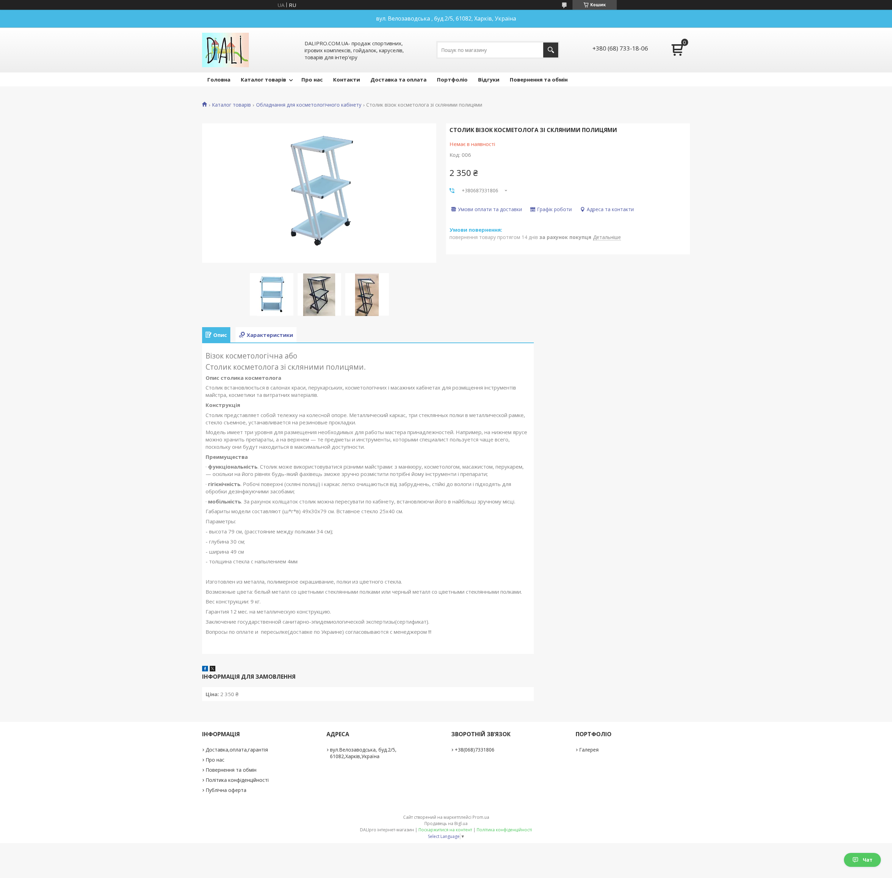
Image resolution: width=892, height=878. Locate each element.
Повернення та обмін (539, 79)
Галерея (589, 749)
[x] (212, 669)
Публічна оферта (226, 790)
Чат (867, 859)
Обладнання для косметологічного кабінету (308, 105)
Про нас (312, 79)
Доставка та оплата (398, 79)
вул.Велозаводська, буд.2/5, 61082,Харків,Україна (363, 753)
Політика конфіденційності (237, 780)
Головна (218, 79)
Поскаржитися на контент (445, 830)
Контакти (346, 79)
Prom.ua (480, 817)
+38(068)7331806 (474, 749)
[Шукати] (550, 50)
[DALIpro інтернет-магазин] (225, 50)
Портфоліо (452, 79)
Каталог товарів (263, 79)
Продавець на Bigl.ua (446, 823)
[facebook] (205, 669)
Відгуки (488, 79)
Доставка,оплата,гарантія (237, 749)
